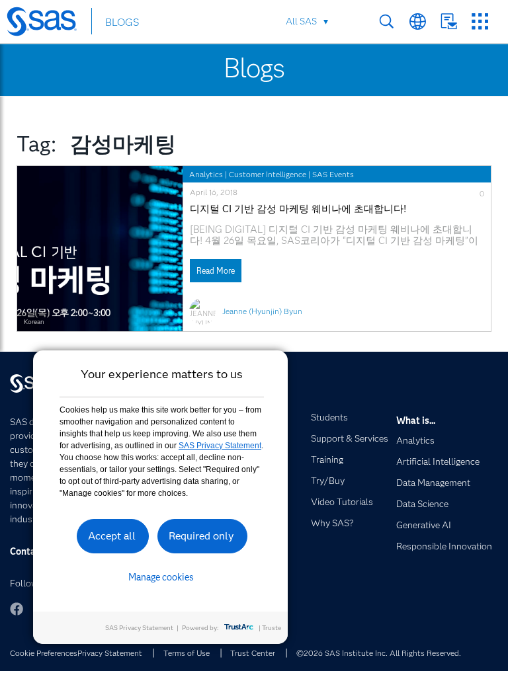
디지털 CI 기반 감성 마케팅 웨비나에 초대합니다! (298, 209)
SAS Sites (480, 21)
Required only (201, 536)
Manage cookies (161, 577)
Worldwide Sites (417, 21)
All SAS (301, 21)
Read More (215, 271)
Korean (34, 321)
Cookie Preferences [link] (43, 653)
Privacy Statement (109, 653)
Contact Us (449, 21)
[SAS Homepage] (48, 24)
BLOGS (122, 22)
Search (386, 21)
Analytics (206, 174)
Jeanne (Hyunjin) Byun (262, 311)
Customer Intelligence (267, 174)
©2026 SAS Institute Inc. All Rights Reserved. (378, 653)
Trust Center (252, 653)
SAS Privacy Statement (220, 445)
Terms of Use (186, 653)
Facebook (16, 609)
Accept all (112, 536)
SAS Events (333, 174)
